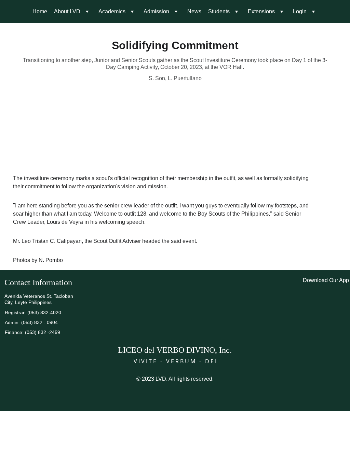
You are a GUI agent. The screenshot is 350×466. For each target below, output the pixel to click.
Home (39, 11)
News (194, 11)
